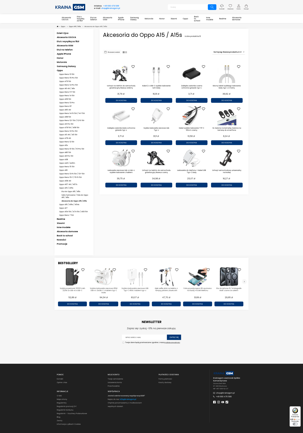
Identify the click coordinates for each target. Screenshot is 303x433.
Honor (60, 57)
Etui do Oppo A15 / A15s (71, 191)
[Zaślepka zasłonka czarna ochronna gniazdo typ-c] (191, 73)
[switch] (295, 424)
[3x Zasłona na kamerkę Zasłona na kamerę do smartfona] (227, 115)
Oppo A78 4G (65, 138)
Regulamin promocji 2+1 (66, 406)
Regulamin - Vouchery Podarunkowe (72, 413)
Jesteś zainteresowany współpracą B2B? (126, 396)
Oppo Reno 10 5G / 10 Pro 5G (71, 149)
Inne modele (63, 227)
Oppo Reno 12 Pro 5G (68, 131)
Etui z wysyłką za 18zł (68, 41)
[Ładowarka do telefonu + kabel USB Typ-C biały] (191, 158)
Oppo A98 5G (65, 117)
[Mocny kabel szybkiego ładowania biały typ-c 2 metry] (227, 73)
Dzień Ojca (62, 33)
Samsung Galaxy (66, 66)
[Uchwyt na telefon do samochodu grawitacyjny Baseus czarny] (156, 158)
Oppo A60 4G (65, 109)
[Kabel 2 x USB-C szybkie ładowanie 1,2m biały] (156, 73)
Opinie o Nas (62, 382)
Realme (61, 219)
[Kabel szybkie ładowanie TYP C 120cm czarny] (191, 115)
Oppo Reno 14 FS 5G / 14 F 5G (72, 113)
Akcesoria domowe (67, 231)
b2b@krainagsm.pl (128, 399)
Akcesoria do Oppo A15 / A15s (74, 201)
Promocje (62, 243)
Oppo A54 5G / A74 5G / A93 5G (73, 211)
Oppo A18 (63, 170)
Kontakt (221, 9)
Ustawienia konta (115, 382)
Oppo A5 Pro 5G (66, 124)
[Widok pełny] (126, 52)
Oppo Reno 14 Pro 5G (68, 85)
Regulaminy (62, 403)
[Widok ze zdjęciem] (124, 52)
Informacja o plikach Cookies (69, 424)
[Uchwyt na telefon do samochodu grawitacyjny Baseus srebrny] (121, 73)
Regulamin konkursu (65, 410)
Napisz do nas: (114, 399)
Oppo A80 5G (65, 152)
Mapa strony (62, 399)
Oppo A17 (63, 208)
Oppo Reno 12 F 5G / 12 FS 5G (71, 120)
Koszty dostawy (165, 382)
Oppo (60, 70)
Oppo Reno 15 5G (66, 166)
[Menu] (299, 407)
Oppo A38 (63, 159)
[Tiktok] (227, 401)
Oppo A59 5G (65, 99)
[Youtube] (222, 401)
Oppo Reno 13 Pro (67, 102)
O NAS (59, 396)
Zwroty (59, 420)
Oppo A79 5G (65, 81)
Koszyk (246, 9)
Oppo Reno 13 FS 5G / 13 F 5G (72, 173)
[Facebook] (214, 401)
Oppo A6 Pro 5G (66, 156)
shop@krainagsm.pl (110, 8)
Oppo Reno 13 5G (66, 74)
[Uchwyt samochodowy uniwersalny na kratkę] (227, 158)
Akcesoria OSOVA (66, 37)
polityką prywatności (172, 343)
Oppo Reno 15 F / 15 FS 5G (70, 177)
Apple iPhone (64, 53)
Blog (58, 417)
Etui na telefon (65, 49)
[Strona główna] (70, 7)
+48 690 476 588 (111, 6)
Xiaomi (61, 223)
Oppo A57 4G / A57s (68, 184)
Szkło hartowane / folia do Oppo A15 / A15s (75, 196)
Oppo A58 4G (65, 180)
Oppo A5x (63, 145)
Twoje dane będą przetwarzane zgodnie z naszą (152, 342)
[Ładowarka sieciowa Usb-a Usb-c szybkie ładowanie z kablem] (121, 158)
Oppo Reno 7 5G (66, 215)
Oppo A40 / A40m (67, 163)
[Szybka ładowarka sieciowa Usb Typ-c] (156, 115)
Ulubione (230, 9)
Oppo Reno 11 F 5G (67, 92)
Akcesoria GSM (65, 45)
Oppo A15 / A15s (66, 188)
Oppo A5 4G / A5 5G (68, 134)
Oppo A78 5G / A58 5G (69, 127)
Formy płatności (165, 379)
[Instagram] (218, 401)
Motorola (62, 62)
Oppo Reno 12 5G (66, 141)
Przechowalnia (114, 386)
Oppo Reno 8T (65, 106)
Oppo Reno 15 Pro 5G (68, 77)
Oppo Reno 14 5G (66, 95)
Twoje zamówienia (115, 379)
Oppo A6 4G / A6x (67, 88)
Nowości (61, 239)
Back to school (65, 235)
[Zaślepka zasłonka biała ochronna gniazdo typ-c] (121, 115)
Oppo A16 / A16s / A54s (69, 204)
